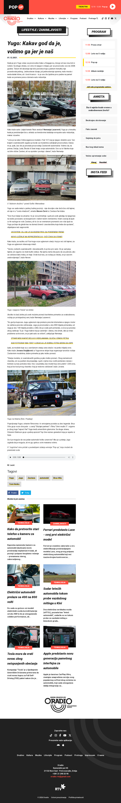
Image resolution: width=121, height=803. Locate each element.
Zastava (31, 478)
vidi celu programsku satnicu (99, 87)
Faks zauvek (91, 129)
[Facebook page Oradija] (108, 18)
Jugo (21, 478)
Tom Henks (14, 484)
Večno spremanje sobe (96, 156)
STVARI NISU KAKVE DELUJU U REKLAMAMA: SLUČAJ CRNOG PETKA (40, 338)
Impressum (90, 755)
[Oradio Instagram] (105, 18)
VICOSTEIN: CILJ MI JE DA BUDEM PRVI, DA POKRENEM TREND (37, 232)
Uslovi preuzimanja (58, 797)
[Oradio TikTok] (102, 18)
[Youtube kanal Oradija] (112, 18)
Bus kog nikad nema (95, 147)
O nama (100, 755)
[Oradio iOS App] (63, 745)
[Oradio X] (115, 18)
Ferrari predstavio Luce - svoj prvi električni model (59, 534)
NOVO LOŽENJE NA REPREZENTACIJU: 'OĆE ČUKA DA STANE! (36, 237)
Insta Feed (99, 172)
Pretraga (92, 18)
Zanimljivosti (59, 524)
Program (74, 18)
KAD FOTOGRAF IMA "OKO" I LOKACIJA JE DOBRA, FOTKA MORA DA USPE (42, 343)
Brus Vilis (57, 478)
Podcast (83, 18)
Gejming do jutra (93, 138)
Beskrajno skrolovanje (96, 120)
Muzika (51, 18)
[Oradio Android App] (58, 745)
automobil (44, 478)
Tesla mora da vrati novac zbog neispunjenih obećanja (22, 658)
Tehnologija (23, 523)
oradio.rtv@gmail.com (60, 776)
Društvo (30, 18)
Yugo (11, 478)
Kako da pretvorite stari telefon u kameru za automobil (23, 534)
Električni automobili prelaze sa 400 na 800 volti (22, 597)
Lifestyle (62, 18)
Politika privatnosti (76, 797)
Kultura (41, 18)
